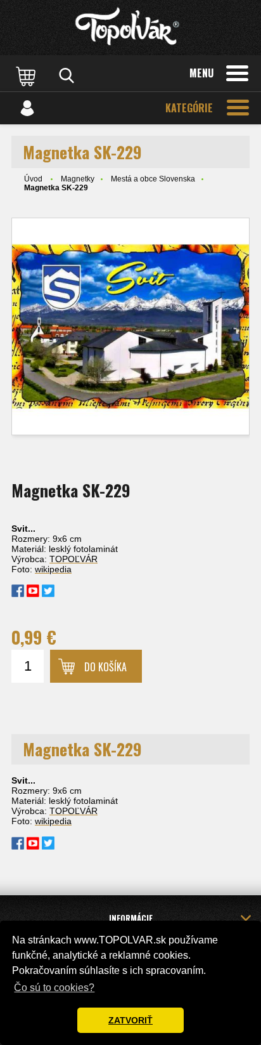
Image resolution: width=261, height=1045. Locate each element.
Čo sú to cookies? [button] (54, 987)
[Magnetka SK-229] (130, 326)
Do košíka (105, 666)
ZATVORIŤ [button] (130, 1020)
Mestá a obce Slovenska (153, 178)
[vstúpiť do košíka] (27, 75)
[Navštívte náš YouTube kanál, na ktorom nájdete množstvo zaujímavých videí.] (33, 594)
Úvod (33, 178)
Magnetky (77, 178)
